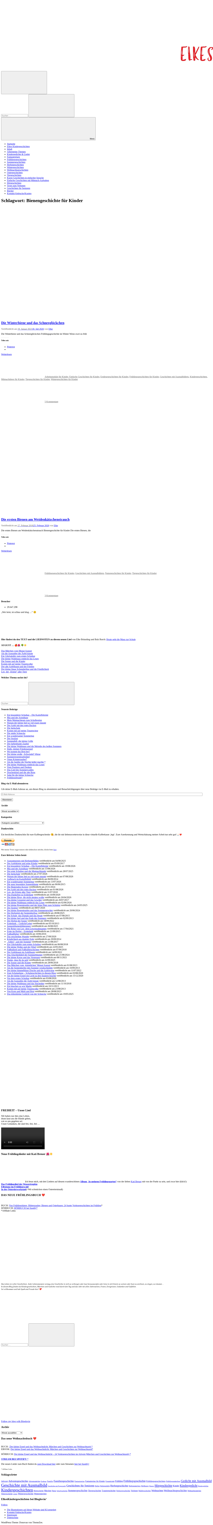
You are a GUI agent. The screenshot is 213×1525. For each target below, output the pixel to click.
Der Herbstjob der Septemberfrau (22, 913)
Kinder (176, 1486)
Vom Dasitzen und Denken (19, 767)
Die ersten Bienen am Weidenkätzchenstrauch (35, 519)
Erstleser (44, 1481)
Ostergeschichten (15, 172)
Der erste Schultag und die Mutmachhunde (26, 871)
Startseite (11, 144)
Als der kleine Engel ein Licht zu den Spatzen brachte (31, 975)
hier (55, 850)
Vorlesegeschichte (123, 1491)
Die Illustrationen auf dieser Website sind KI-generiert (31, 1509)
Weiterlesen (6, 354)
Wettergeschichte (7, 1494)
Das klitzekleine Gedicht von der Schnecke (26, 994)
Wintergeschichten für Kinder (64, 379)
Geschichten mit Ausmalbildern (174, 376)
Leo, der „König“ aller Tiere (14, 672)
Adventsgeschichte (18, 1481)
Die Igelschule (13, 728)
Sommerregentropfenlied (18, 757)
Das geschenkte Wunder (18, 936)
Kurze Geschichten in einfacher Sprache (25, 178)
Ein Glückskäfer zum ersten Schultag (18, 656)
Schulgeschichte (62, 1491)
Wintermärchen (40, 1494)
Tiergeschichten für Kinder (37, 379)
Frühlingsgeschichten (16, 159)
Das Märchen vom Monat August (16, 651)
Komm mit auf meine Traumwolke (17, 664)
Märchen (47, 1491)
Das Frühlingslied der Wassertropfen (19, 1184)
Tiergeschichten (14, 175)
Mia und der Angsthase (17, 717)
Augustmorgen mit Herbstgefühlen (23, 861)
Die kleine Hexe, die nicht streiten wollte (25, 897)
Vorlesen (134, 1491)
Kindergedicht (188, 1485)
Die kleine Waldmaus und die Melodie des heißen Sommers (34, 746)
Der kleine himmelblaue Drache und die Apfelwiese (30, 970)
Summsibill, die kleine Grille (20, 741)
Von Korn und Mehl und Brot (20, 991)
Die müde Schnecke (16, 733)
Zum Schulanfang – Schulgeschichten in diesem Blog (31, 973)
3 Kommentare (51, 595)
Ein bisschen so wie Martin (19, 986)
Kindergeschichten (198, 376)
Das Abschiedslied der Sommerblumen (24, 955)
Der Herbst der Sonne (17, 921)
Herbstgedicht (105, 1486)
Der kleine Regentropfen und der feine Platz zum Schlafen (33, 905)
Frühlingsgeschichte (134, 1480)
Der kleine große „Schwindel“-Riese (23, 754)
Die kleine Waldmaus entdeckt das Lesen (20, 658)
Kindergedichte (203, 1486)
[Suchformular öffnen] (24, 82)
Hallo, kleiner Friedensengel (20, 749)
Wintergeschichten (15, 167)
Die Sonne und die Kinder (13, 661)
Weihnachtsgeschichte (175, 1490)
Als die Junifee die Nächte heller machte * (26, 762)
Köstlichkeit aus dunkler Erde (20, 939)
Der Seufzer (12, 738)
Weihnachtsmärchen (194, 1491)
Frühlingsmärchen (173, 1481)
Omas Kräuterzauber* (17, 759)
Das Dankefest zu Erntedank (20, 895)
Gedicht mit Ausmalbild (196, 1481)
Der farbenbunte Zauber (18, 743)
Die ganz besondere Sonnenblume (22, 884)
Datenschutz (12, 1517)
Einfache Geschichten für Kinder (84, 376)
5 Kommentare (51, 401)
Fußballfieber (13, 934)
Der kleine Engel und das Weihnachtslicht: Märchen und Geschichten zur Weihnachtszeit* (52, 1449)
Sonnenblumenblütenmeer (19, 926)
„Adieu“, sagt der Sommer (19, 942)
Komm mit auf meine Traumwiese (22, 730)
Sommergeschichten (16, 162)
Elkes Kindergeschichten (18, 146)
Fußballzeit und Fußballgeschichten (23, 949)
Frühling (119, 1481)
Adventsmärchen (34, 1481)
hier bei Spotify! (81, 1464)
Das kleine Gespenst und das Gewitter (24, 900)
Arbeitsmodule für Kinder (56, 376)
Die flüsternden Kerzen (17, 887)
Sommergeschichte (78, 1490)
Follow (4, 1505)
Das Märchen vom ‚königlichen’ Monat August (28, 965)
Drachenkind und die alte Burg (21, 772)
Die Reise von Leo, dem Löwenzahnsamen (27, 928)
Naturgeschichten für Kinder (118, 573)
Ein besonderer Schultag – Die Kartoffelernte (27, 715)
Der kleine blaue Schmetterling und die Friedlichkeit (25, 669)
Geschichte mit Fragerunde (57, 1486)
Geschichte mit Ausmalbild (24, 1485)
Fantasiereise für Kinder (95, 1481)
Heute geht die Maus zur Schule (121, 639)
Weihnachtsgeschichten (17, 170)
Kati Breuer (136, 1181)
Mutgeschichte (39, 1491)
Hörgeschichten (14, 183)
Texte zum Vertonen (16, 185)
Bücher (10, 191)
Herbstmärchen (135, 1486)
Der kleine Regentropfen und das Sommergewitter (30, 910)
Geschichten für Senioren (18, 188)
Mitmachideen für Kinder (12, 379)
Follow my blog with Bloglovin (15, 1421)
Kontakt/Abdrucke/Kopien (19, 193)
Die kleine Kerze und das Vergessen (23, 957)
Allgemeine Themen (16, 151)
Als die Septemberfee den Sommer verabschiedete (30, 968)
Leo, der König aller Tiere (19, 892)
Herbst (97, 1486)
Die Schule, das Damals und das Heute (25, 915)
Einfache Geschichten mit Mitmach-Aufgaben (28, 180)
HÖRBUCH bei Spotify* (26, 1208)
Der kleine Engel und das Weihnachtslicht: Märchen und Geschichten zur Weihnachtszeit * (51, 1446)
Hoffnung (145, 1486)
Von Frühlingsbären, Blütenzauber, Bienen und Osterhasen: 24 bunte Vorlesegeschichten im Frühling (55, 1205)
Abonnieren (7, 800)
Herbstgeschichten (15, 164)
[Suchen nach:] (15, 115)
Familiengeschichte (64, 1481)
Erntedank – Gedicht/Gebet (19, 923)
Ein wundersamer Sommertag (20, 736)
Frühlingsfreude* (15, 777)
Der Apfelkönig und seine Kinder (22, 863)
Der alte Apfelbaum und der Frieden (17, 666)
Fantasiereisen (13, 157)
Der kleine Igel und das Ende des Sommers (26, 918)
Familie (50, 1481)
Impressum (12, 1515)
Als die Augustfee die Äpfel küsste (17, 653)
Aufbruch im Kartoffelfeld (19, 879)
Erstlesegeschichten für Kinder (114, 376)
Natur (54, 1491)
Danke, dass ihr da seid (17, 960)
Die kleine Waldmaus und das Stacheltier (25, 983)
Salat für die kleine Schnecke (20, 775)
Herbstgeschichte (119, 1485)
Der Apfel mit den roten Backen (21, 725)
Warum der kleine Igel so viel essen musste (26, 723)
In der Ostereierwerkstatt (13, 1189)
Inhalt (9, 149)
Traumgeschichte (109, 1491)
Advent (4, 1481)
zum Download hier (46, 1464)
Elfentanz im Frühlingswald (15, 1187)
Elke (51, 329)
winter (15, 1494)
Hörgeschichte (163, 1485)
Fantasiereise (79, 1481)
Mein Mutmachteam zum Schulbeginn (24, 720)
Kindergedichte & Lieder (18, 154)
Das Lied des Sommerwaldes (20, 770)
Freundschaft (109, 1481)
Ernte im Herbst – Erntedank (20, 931)
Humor (151, 1486)
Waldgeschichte (144, 1491)
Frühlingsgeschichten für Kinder (144, 376)
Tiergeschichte (94, 1490)
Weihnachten (157, 1490)
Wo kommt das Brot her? (18, 751)
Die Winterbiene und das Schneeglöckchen (32, 323)
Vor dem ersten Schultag (18, 978)
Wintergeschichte (25, 1494)
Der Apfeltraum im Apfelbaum (21, 952)
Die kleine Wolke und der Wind (21, 947)
